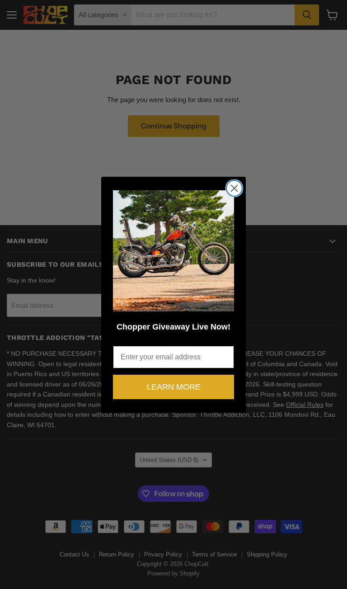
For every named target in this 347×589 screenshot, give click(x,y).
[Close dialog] (234, 188)
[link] (173, 250)
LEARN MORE (174, 386)
